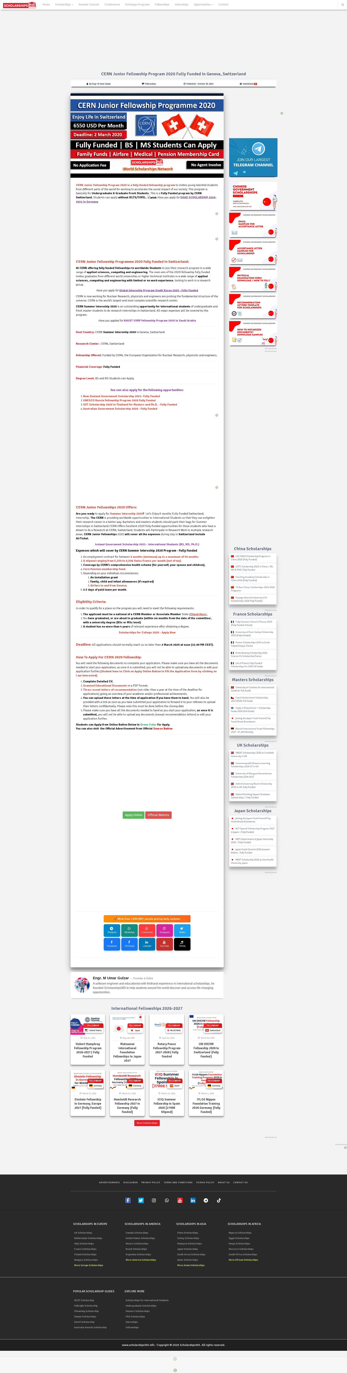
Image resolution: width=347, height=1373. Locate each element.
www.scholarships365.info (138, 1345)
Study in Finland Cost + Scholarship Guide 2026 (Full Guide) (250, 709)
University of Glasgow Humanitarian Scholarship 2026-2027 (251, 775)
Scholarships (63, 4)
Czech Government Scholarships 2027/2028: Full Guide (249, 699)
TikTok (182, 946)
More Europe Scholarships (88, 1265)
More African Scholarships (243, 1259)
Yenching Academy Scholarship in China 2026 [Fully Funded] (250, 578)
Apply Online (133, 815)
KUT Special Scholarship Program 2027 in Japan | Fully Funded (253, 830)
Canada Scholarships (137, 1232)
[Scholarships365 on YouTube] (180, 1200)
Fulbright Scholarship (86, 1305)
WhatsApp (130, 932)
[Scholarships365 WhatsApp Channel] (167, 1200)
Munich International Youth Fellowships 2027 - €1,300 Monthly (253, 730)
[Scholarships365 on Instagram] (153, 1200)
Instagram (165, 932)
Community (147, 932)
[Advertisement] (147, 458)
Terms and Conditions (178, 1182)
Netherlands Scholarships (88, 1238)
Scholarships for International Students (147, 1300)
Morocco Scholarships (241, 1249)
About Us (224, 1182)
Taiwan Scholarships (85, 1316)
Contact (223, 4)
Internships (181, 4)
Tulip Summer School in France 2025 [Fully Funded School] (251, 623)
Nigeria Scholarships (240, 1232)
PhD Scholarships (135, 1316)
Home (46, 4)
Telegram (112, 932)
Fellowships (162, 4)
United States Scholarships (140, 1238)
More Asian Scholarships (191, 1265)
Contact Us (240, 1182)
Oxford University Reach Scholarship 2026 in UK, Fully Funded (251, 785)
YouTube (164, 946)
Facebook (112, 946)
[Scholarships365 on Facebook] (127, 1200)
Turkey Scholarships (188, 1238)
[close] (175, 1359)
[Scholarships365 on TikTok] (219, 1200)
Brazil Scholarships (136, 1249)
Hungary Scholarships (86, 1259)
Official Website (158, 815)
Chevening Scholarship (86, 1311)
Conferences (112, 4)
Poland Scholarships (85, 1254)
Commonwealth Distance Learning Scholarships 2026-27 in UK (250, 765)
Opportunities (202, 4)
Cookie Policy (205, 1182)
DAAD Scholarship (84, 1322)
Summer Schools (89, 4)
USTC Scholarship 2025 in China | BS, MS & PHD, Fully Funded (252, 568)
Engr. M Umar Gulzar (111, 978)
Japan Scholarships (187, 1249)
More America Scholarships (141, 1259)
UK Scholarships (83, 1232)
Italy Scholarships (84, 1243)
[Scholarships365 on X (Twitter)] (140, 1200)
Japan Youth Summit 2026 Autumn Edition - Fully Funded (250, 851)
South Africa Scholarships (243, 1254)
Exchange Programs (137, 4)
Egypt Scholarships (239, 1238)
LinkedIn (147, 946)
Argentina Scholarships (138, 1254)
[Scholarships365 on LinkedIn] (193, 1200)
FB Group (129, 946)
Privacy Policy (151, 1182)
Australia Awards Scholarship (90, 1327)
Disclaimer (130, 1182)
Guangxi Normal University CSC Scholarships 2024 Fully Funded (249, 599)
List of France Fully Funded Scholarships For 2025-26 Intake (247, 665)
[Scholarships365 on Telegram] (206, 1200)
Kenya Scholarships (239, 1243)
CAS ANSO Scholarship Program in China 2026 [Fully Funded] (250, 558)
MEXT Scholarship (84, 1300)
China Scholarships (187, 1232)
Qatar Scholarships (187, 1259)
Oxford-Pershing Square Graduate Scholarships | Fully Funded (250, 796)
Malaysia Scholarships (189, 1243)
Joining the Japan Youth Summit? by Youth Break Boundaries (251, 720)
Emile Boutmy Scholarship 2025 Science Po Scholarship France (249, 654)
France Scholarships (85, 1249)
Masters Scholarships (138, 1311)
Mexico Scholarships (137, 1243)
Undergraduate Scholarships (141, 1305)
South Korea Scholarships (191, 1254)
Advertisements (109, 1182)
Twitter (182, 932)
